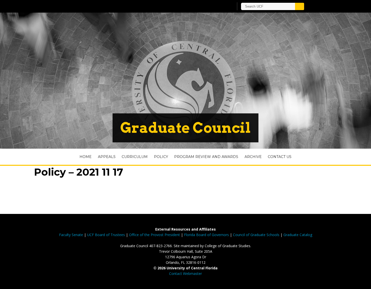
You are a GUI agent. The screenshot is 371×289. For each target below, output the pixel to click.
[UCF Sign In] (217, 6)
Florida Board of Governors (206, 234)
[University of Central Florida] (104, 6)
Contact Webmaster (185, 273)
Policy (161, 156)
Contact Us (280, 156)
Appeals (107, 156)
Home (86, 156)
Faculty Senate (71, 234)
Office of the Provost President (154, 234)
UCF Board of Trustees (106, 234)
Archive (253, 156)
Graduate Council (185, 127)
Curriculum (135, 156)
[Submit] (299, 6)
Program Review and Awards (206, 156)
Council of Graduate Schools (256, 234)
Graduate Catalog (297, 234)
